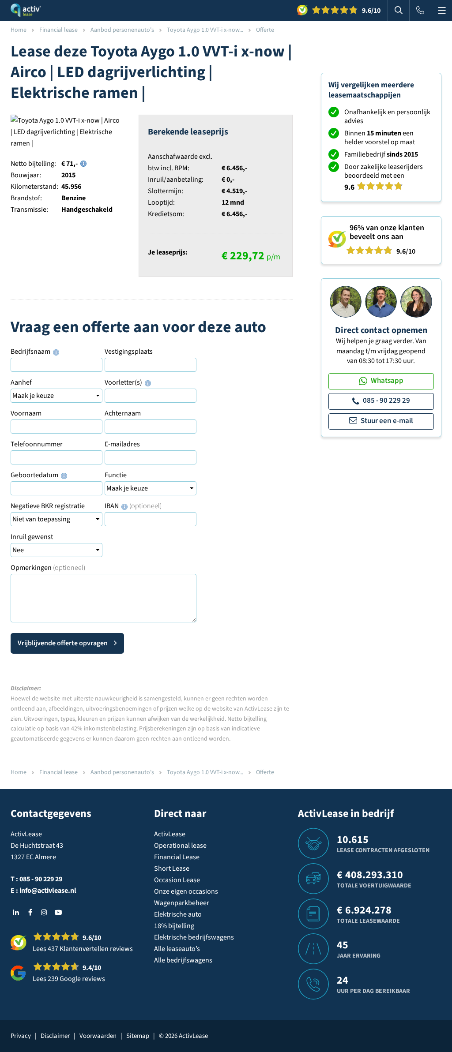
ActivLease (169, 834)
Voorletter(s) (124, 382)
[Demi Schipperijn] (416, 301)
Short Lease (171, 868)
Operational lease (180, 845)
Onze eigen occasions (186, 891)
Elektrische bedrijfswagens (194, 937)
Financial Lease (177, 857)
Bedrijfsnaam (31, 351)
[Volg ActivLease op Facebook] (30, 912)
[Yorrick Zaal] (381, 301)
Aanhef (21, 382)
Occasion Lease (177, 880)
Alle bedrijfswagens (183, 960)
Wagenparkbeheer (181, 903)
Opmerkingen (48, 568)
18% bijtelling (174, 926)
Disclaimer (55, 1036)
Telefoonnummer (37, 444)
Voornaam (26, 413)
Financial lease (58, 30)
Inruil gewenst (32, 537)
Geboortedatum (35, 475)
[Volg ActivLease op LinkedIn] (16, 912)
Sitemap (137, 1036)
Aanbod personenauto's (122, 30)
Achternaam (123, 413)
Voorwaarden (98, 1036)
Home (18, 30)
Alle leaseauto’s (177, 949)
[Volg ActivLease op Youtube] (58, 912)
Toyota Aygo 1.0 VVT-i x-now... (205, 30)
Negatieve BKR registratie (48, 506)
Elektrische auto (178, 914)
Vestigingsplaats (129, 351)
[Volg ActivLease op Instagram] (44, 912)
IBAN (133, 506)
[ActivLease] (26, 11)
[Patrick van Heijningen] (346, 301)
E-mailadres (122, 444)
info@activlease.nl (47, 890)
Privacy (21, 1036)
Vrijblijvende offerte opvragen (63, 643)
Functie (116, 475)
